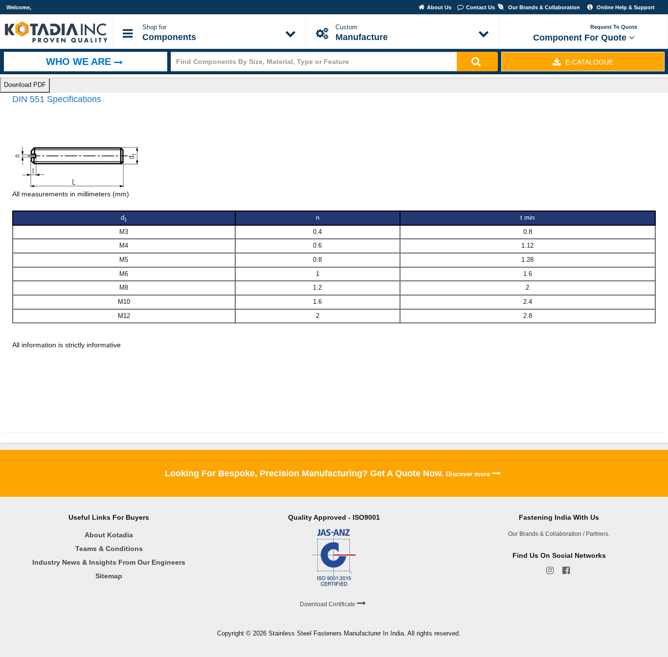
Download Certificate (328, 604)
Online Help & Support (625, 7)
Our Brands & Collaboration (543, 7)
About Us (440, 7)
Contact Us (480, 7)
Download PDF (25, 84)
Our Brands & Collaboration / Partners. (559, 533)
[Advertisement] (190, 383)
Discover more (469, 474)
